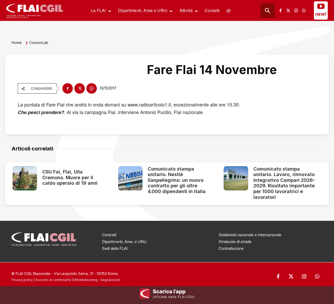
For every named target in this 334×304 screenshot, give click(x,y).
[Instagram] (296, 10)
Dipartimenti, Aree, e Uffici (124, 241)
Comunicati (38, 42)
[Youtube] (321, 6)
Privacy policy (22, 280)
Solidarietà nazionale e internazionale (250, 234)
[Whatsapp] (304, 10)
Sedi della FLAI (115, 248)
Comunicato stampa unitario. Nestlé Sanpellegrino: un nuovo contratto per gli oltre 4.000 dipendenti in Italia (177, 180)
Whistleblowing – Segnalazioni (97, 280)
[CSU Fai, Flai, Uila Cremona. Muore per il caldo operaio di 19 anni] (25, 178)
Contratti (109, 234)
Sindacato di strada (235, 241)
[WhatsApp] (91, 88)
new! (320, 14)
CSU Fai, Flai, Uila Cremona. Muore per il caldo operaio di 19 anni (70, 177)
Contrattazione (231, 248)
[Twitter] (288, 10)
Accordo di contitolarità (53, 280)
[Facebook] (280, 10)
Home (16, 42)
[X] (79, 88)
